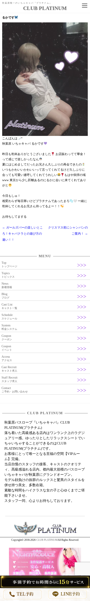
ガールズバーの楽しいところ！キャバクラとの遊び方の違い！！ (22, 233)
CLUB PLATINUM (46, 539)
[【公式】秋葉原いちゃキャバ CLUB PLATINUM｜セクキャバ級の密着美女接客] (45, 534)
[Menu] (84, 5)
